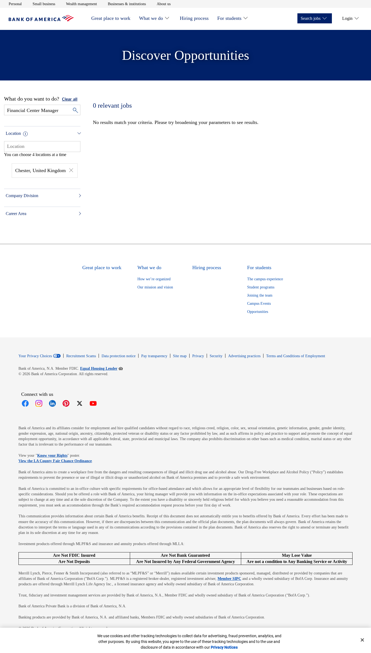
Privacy (198, 356)
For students (229, 18)
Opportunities (257, 312)
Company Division (22, 195)
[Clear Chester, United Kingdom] (71, 170)
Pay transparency (154, 356)
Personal (15, 4)
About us (164, 4)
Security (216, 356)
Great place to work (110, 18)
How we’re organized (154, 279)
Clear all (69, 99)
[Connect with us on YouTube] (93, 403)
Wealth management (81, 4)
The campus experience (265, 279)
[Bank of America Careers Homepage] (41, 20)
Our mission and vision (155, 287)
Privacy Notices (224, 647)
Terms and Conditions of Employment (295, 356)
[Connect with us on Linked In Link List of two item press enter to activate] (52, 403)
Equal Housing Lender (101, 368)
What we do (151, 18)
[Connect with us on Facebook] (25, 403)
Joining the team (259, 295)
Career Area (16, 213)
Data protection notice (119, 356)
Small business (44, 4)
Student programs (260, 287)
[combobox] (42, 146)
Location (13, 133)
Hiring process (194, 18)
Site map (180, 356)
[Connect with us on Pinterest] (66, 403)
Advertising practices (244, 356)
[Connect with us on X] (79, 403)
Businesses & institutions (127, 4)
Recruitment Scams (81, 356)
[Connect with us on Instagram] (39, 403)
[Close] (362, 640)
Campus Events (259, 303)
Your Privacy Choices (35, 356)
